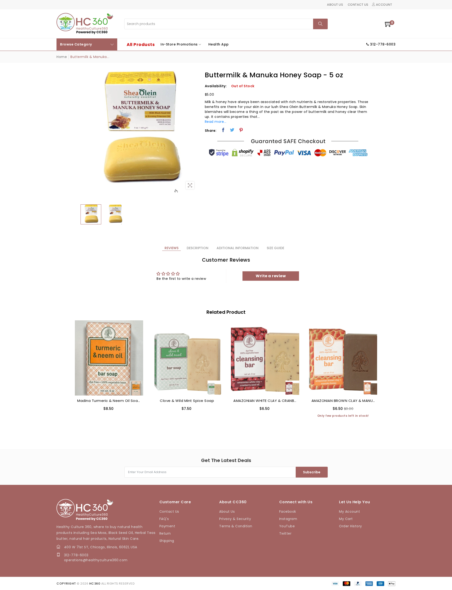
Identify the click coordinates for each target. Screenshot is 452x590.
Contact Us (169, 511)
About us (335, 4)
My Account (349, 511)
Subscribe (311, 472)
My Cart (346, 518)
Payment (167, 526)
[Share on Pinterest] (241, 130)
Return (165, 533)
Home (61, 56)
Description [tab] (197, 248)
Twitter (285, 533)
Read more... (215, 121)
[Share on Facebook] (223, 130)
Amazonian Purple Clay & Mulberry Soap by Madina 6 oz (343, 390)
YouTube (287, 526)
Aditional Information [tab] (237, 248)
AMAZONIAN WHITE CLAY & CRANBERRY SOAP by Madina (187, 400)
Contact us (358, 4)
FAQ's (164, 518)
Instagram (288, 518)
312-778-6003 (76, 555)
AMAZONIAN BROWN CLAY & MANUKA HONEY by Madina (265, 400)
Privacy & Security (235, 518)
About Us (227, 511)
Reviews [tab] (171, 248)
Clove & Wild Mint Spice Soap (109, 400)
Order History (350, 526)
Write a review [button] (271, 276)
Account (383, 4)
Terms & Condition (235, 526)
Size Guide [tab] (275, 248)
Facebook (287, 511)
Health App (218, 44)
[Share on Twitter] (232, 130)
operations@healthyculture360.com (96, 560)
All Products (141, 44)
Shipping (166, 540)
